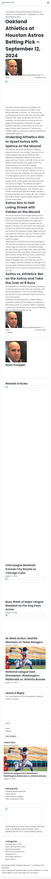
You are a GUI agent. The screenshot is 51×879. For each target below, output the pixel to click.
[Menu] (48, 3)
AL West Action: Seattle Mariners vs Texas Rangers (24, 640)
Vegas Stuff (9, 854)
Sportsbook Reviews (13, 857)
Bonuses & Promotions (13, 852)
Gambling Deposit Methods (15, 791)
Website (8, 731)
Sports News (10, 859)
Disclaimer (5, 868)
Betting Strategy (11, 849)
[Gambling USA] (8, 3)
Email (8, 728)
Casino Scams (10, 794)
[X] (0, 875)
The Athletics (10, 149)
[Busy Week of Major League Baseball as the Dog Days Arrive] (25, 579)
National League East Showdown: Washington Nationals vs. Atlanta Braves (25, 675)
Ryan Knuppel (28, 75)
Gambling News (11, 844)
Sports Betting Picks (18, 12)
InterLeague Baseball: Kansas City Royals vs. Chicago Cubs (21, 569)
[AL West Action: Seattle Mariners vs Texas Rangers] (25, 616)
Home (7, 12)
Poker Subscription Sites (14, 799)
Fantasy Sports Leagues (14, 796)
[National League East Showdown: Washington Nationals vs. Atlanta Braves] (25, 669)
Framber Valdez (32, 231)
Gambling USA (38, 865)
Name (8, 723)
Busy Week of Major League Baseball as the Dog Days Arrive (24, 605)
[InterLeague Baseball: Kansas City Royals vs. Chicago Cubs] (25, 387)
